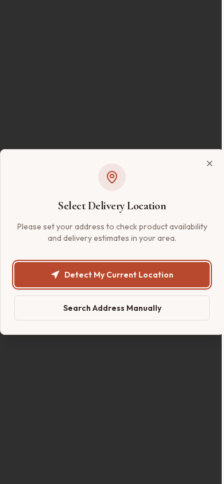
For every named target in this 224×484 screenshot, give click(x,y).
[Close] (209, 163)
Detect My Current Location (118, 275)
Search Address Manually (112, 308)
